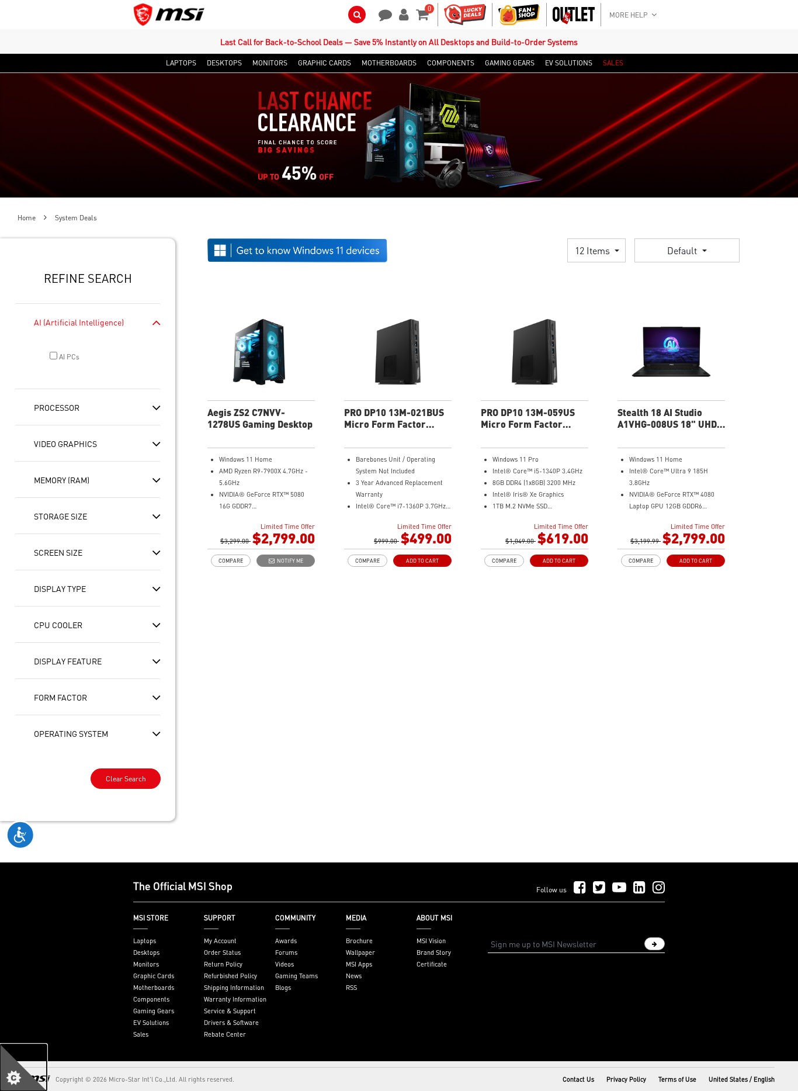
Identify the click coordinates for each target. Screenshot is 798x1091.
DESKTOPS (224, 63)
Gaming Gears (153, 1011)
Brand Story (434, 952)
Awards (286, 941)
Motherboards (153, 987)
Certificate (432, 964)
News (354, 976)
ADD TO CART (422, 560)
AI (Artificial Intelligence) (79, 322)
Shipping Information (234, 987)
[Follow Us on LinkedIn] (639, 888)
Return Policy (223, 964)
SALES (613, 63)
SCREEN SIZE (58, 552)
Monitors (146, 964)
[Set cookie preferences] (23, 1067)
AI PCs (68, 356)
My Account (220, 941)
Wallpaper (360, 952)
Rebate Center (225, 1034)
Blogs (283, 987)
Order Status (222, 952)
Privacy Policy (626, 1079)
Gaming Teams (296, 976)
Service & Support (230, 1011)
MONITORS (269, 63)
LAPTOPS (181, 63)
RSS (351, 987)
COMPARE (230, 560)
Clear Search (126, 778)
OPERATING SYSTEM (71, 733)
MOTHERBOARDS (389, 63)
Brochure (359, 941)
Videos (284, 964)
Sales (140, 1034)
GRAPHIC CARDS (324, 63)
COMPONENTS (450, 63)
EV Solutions (151, 1023)
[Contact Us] (381, 13)
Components (151, 999)
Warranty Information (235, 999)
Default (683, 250)
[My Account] (402, 13)
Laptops (144, 941)
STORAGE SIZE (60, 516)
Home (27, 217)
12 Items (593, 250)
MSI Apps (359, 964)
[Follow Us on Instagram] (659, 888)
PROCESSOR (56, 407)
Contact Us (578, 1079)
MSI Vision (431, 941)
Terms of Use (677, 1079)
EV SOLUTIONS (568, 63)
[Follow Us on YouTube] (619, 888)
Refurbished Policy (230, 976)
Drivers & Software (231, 1023)
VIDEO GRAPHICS (65, 443)
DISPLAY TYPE (60, 588)
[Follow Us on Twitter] (599, 888)
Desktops (146, 952)
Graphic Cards (153, 976)
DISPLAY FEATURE (68, 661)
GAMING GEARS (510, 63)
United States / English (742, 1079)
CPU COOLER (58, 624)
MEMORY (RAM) (61, 480)
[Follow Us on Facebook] (580, 888)
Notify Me (289, 560)
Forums (286, 952)
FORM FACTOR (60, 697)
